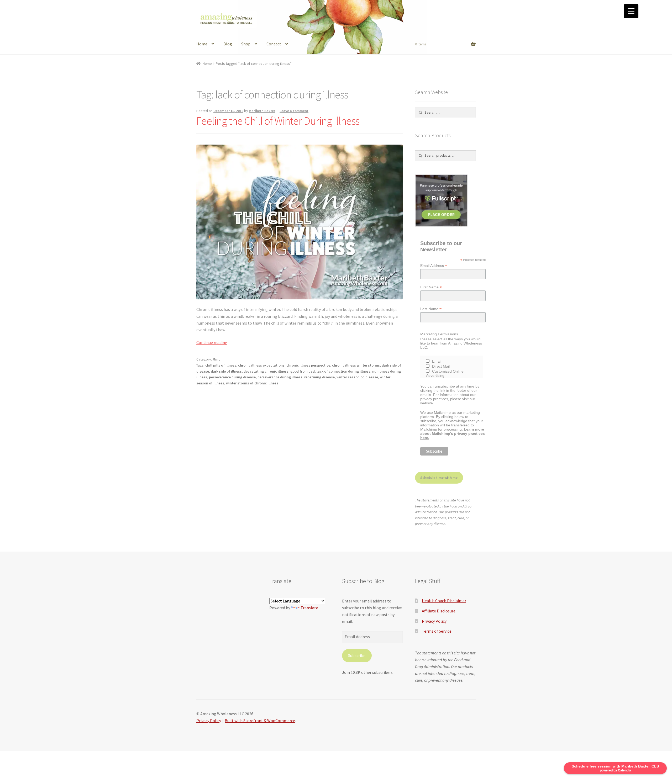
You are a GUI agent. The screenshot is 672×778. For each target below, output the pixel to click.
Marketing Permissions (439, 334)
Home (201, 43)
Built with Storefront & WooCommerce (260, 720)
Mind (216, 359)
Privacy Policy (434, 621)
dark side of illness (226, 371)
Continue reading (211, 342)
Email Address (433, 265)
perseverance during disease (232, 377)
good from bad (302, 371)
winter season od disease (357, 377)
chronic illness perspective (308, 365)
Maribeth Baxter (262, 110)
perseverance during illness (280, 377)
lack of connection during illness (343, 371)
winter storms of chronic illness (252, 383)
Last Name (431, 308)
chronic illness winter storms (356, 365)
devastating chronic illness (266, 371)
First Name (431, 287)
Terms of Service (437, 631)
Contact (273, 43)
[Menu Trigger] (631, 11)
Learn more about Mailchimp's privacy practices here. (452, 433)
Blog (227, 43)
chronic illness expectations (261, 365)
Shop (245, 43)
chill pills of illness (220, 365)
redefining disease (319, 377)
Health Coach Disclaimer (444, 600)
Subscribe (356, 655)
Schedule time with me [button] (439, 477)
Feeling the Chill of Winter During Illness (277, 121)
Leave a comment (294, 110)
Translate (309, 607)
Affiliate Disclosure (438, 610)
